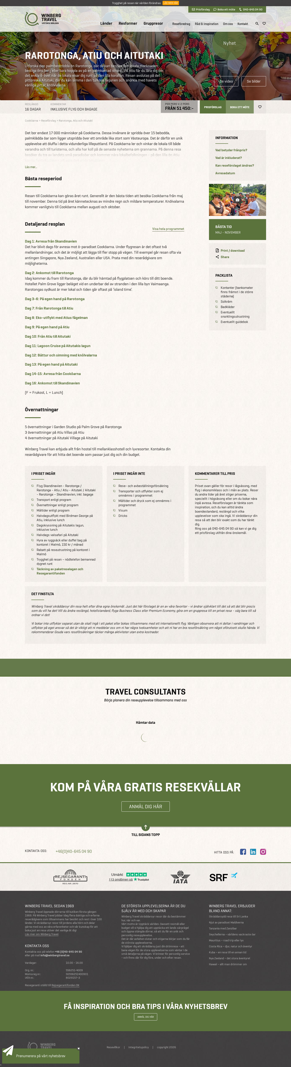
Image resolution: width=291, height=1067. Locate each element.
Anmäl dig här (145, 806)
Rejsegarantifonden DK (65, 985)
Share (225, 257)
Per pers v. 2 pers (177, 103)
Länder (106, 23)
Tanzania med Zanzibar (223, 928)
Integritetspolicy (138, 1047)
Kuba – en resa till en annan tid (227, 952)
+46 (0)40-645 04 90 (68, 952)
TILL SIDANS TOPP (145, 834)
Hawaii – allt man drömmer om (228, 964)
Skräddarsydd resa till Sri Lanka (228, 916)
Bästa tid (223, 226)
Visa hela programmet (168, 229)
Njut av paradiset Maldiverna (226, 922)
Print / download (233, 251)
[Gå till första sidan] (43, 19)
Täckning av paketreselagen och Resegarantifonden (60, 571)
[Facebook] (243, 852)
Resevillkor (113, 1047)
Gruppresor (153, 23)
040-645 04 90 (252, 9)
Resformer (128, 23)
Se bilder (254, 81)
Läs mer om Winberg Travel (41, 934)
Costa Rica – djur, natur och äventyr (230, 946)
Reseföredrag (181, 24)
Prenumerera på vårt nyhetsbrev (40, 1056)
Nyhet (229, 43)
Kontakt (243, 24)
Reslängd (31, 104)
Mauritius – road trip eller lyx (226, 940)
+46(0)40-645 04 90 (74, 851)
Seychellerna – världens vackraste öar (232, 934)
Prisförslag (203, 9)
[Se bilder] (237, 200)
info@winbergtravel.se (54, 955)
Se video (226, 81)
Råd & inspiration (206, 24)
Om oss (228, 24)
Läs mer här (171, 3)
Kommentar (58, 104)
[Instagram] (263, 852)
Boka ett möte (226, 9)
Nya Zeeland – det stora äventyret (229, 958)
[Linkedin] (253, 852)
